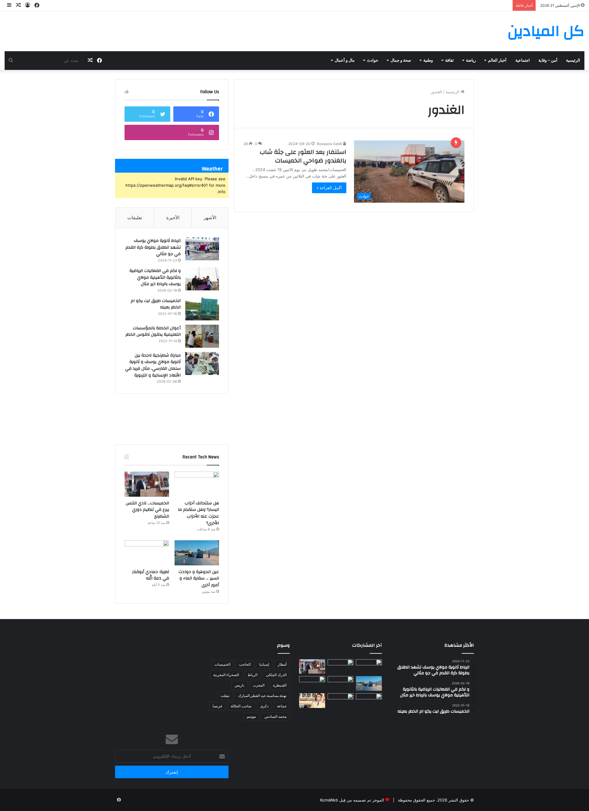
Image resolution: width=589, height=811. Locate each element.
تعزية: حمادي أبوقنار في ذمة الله (150, 575)
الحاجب (245, 664)
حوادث (372, 60)
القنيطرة (280, 685)
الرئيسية (573, 60)
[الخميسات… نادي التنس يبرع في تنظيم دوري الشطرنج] (147, 484)
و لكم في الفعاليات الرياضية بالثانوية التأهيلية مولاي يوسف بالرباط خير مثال (155, 277)
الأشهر (210, 217)
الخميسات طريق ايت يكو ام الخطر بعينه (156, 304)
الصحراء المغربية (226, 674)
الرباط (252, 674)
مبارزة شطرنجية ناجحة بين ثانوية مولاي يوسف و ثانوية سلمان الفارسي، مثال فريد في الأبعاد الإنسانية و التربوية (153, 365)
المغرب (258, 685)
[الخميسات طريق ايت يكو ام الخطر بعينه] (202, 308)
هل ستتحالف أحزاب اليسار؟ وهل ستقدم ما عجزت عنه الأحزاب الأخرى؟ (198, 513)
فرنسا (217, 706)
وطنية (428, 60)
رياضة (471, 60)
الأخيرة (172, 217)
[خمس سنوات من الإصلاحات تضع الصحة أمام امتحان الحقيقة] (369, 666)
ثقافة (449, 60)
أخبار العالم (497, 60)
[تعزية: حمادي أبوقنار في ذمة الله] (147, 552)
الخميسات (222, 664)
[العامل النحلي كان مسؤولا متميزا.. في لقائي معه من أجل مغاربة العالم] (341, 683)
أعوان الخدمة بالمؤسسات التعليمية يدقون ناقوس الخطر (153, 331)
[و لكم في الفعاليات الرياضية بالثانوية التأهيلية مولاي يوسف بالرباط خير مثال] (202, 278)
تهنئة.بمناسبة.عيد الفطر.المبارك (262, 695)
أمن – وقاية (547, 60)
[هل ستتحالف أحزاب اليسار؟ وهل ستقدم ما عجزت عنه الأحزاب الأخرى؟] (197, 484)
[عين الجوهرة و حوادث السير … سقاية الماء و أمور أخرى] (197, 552)
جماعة (282, 706)
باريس (239, 685)
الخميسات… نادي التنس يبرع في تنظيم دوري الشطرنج (147, 509)
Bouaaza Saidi (329, 143)
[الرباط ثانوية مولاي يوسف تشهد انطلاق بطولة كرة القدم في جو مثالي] (202, 248)
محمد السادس (275, 716)
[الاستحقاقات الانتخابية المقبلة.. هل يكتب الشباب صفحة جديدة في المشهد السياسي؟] (369, 700)
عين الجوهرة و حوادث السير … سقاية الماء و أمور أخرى (199, 578)
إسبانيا (264, 664)
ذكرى (264, 706)
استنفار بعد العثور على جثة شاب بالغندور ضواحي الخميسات (303, 156)
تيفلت (225, 695)
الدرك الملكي (276, 674)
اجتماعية (522, 60)
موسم (251, 716)
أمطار (282, 664)
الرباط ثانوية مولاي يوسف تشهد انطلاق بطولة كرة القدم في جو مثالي (153, 247)
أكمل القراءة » (329, 187)
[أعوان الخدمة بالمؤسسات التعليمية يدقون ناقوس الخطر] (202, 336)
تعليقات (134, 217)
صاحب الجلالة (241, 706)
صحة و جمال (401, 60)
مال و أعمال (345, 60)
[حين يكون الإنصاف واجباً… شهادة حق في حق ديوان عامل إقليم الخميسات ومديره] (312, 700)
